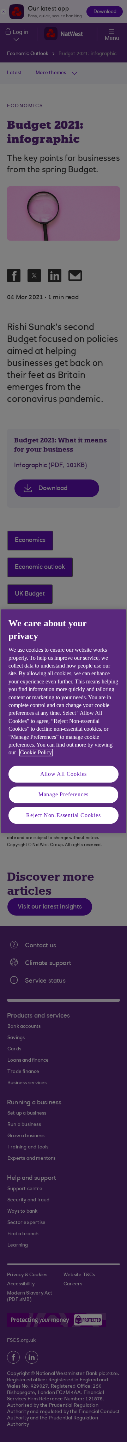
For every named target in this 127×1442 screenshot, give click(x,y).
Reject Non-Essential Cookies (63, 815)
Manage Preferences (63, 794)
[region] (63, 721)
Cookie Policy (36, 753)
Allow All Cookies (63, 774)
